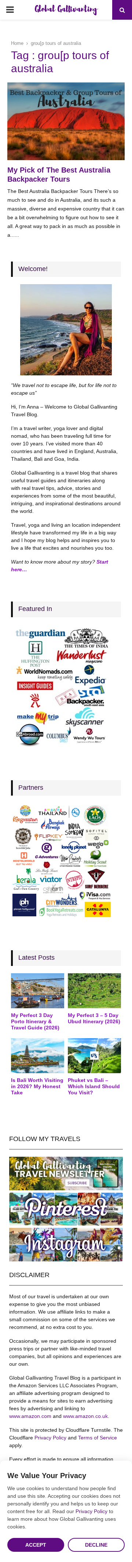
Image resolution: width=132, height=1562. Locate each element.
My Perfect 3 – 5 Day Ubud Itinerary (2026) (94, 1018)
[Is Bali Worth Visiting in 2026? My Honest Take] (37, 1056)
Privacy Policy (50, 1438)
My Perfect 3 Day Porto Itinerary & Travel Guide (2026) (35, 1021)
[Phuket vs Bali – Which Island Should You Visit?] (94, 1056)
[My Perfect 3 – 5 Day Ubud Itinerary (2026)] (94, 991)
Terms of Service (97, 1438)
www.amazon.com (30, 1416)
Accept (35, 1545)
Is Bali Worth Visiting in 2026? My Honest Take (37, 1086)
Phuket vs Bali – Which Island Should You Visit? (94, 1086)
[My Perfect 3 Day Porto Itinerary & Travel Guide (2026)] (37, 991)
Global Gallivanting (66, 10)
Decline (96, 1545)
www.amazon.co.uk (85, 1416)
